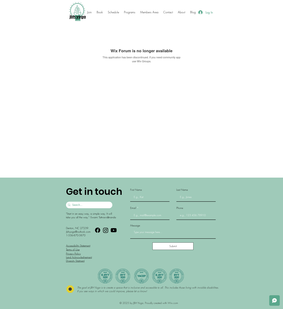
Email (133, 208)
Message (135, 225)
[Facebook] (97, 230)
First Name (136, 189)
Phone (179, 208)
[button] (168, 12)
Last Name (182, 189)
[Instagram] (105, 230)
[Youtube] (113, 230)
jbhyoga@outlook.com (78, 231)
